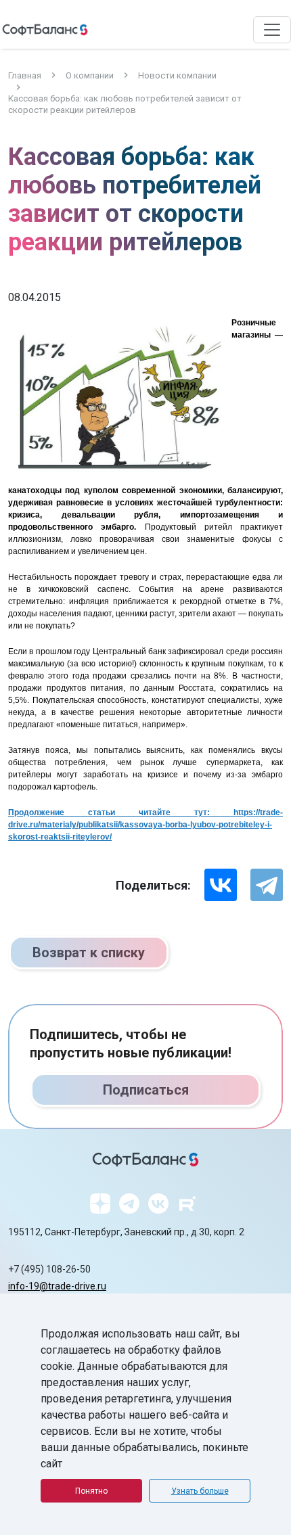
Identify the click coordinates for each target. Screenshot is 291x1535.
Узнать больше (200, 1491)
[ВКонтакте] (220, 885)
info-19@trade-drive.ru (57, 1286)
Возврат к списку (88, 952)
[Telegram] (266, 885)
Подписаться (146, 1090)
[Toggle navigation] (272, 29)
